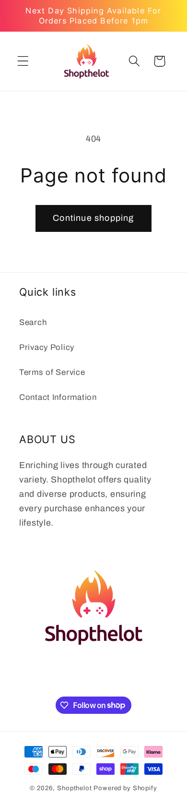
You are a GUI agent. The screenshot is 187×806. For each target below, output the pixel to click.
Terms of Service (52, 372)
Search (33, 322)
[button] (23, 61)
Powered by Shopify (125, 788)
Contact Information (58, 397)
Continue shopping (93, 218)
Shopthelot (74, 788)
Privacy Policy (46, 347)
